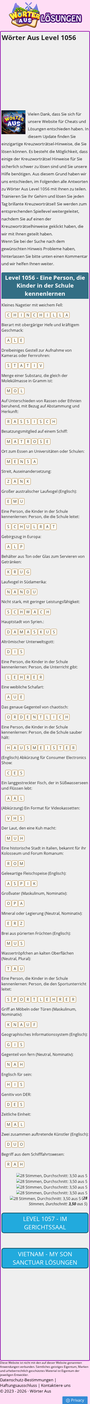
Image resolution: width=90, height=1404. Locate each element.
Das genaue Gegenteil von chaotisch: (34, 707)
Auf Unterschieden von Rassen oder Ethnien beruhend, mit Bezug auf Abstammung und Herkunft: (41, 406)
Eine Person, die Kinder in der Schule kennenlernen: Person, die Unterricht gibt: (39, 664)
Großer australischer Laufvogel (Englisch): (39, 491)
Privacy (77, 1400)
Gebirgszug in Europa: (21, 536)
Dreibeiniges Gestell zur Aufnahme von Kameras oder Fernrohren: (36, 353)
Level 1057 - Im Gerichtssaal (45, 1223)
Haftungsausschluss (18, 1385)
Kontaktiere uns (56, 1385)
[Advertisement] (37, 74)
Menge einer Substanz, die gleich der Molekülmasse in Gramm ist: (34, 378)
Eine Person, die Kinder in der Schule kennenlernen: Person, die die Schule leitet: (40, 514)
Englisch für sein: (16, 1074)
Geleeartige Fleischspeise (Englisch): (33, 873)
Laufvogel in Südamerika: (24, 582)
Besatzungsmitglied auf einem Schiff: (34, 431)
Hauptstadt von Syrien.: (22, 621)
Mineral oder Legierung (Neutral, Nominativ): (41, 913)
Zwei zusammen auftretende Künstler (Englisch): (45, 1134)
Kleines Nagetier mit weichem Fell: (32, 305)
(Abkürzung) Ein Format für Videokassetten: (40, 808)
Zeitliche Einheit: (16, 1114)
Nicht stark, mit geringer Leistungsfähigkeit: (40, 601)
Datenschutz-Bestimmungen (26, 1380)
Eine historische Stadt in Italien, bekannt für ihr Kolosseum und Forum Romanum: (43, 850)
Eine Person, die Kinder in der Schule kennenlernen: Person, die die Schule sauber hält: (41, 732)
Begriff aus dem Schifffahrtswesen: (32, 1154)
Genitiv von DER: (16, 1094)
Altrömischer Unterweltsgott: (27, 641)
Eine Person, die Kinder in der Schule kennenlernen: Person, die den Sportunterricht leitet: (43, 984)
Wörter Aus (40, 1391)
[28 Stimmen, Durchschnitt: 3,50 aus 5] (51, 1175)
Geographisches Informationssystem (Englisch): (44, 1034)
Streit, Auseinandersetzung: (26, 471)
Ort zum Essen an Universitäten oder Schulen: (42, 451)
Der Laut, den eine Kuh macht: (28, 828)
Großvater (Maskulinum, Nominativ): (34, 893)
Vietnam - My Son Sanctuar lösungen (45, 1258)
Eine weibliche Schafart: (22, 687)
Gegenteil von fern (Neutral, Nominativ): (37, 1054)
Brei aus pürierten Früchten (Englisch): (36, 933)
